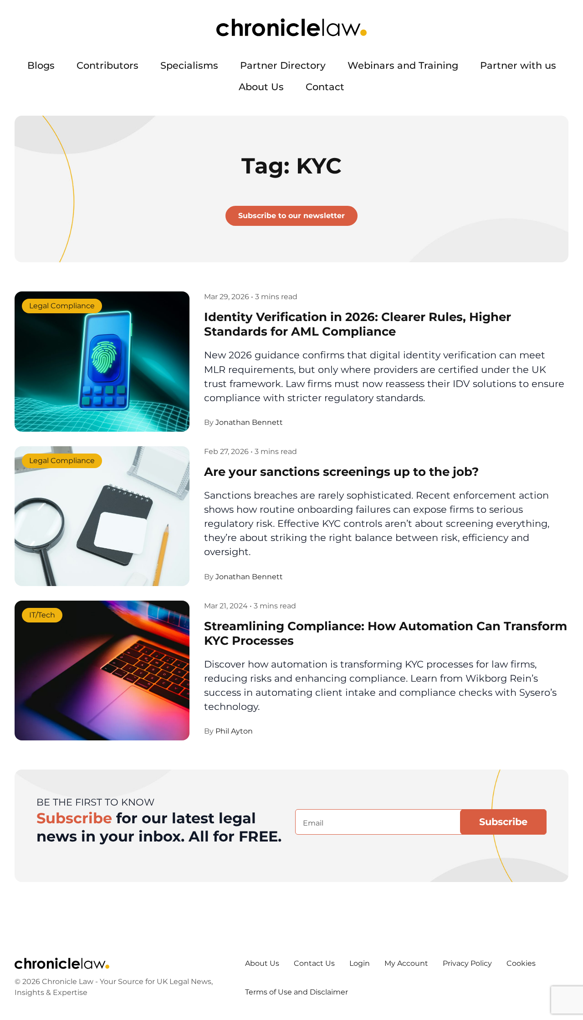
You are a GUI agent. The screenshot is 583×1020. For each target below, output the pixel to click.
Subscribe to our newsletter (291, 215)
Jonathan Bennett (249, 422)
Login (359, 963)
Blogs (41, 65)
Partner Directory (283, 65)
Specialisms (189, 65)
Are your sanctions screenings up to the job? (341, 471)
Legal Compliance (62, 306)
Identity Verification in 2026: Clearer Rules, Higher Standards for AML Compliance (357, 324)
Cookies (521, 963)
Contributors (107, 65)
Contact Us (314, 963)
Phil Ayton (234, 731)
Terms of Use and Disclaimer (296, 992)
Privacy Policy (467, 963)
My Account (406, 963)
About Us (261, 86)
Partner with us (518, 65)
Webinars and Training (403, 65)
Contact (325, 86)
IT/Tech (42, 615)
